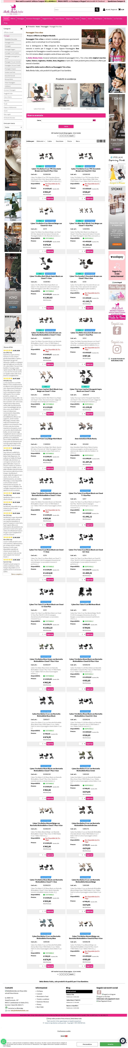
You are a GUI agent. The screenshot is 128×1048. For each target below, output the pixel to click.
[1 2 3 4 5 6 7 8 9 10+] (42, 199)
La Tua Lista (118, 19)
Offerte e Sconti (8, 32)
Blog (5, 23)
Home (6, 19)
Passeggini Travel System (12, 53)
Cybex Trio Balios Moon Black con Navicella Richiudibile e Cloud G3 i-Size (85, 715)
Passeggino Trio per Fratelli (12, 65)
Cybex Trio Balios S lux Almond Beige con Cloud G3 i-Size (46, 224)
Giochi (90, 19)
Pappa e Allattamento (10, 107)
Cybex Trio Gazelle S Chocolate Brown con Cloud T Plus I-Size (86, 277)
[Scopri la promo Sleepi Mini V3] (117, 249)
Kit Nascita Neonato (9, 118)
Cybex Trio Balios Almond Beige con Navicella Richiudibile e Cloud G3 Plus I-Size (85, 937)
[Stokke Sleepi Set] (13, 190)
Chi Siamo (40, 991)
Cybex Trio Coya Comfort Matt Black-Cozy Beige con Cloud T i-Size (46, 390)
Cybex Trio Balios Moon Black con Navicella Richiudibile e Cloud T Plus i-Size (46, 769)
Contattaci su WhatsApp (15, 1008)
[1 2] (82, 251)
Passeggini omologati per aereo (12, 57)
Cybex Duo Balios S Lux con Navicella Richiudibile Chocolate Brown (86, 824)
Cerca (39, 120)
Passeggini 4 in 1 (9, 42)
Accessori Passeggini (33, 19)
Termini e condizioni (43, 999)
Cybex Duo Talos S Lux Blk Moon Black (85, 604)
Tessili (77, 19)
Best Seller (40, 1007)
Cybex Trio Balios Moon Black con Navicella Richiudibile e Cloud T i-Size (46, 881)
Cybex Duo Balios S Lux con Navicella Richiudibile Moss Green (86, 769)
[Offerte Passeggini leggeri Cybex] (13, 221)
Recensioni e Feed (42, 996)
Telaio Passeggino (10, 83)
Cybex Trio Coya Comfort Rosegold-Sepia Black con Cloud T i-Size (86, 390)
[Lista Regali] (117, 282)
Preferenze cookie (64, 1031)
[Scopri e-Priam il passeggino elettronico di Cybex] (117, 184)
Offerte (12, 19)
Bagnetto (69, 19)
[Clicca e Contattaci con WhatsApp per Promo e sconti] (117, 61)
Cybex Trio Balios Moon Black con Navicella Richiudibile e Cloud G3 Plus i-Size (85, 660)
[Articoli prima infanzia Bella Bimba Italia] (117, 319)
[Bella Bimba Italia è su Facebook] (117, 337)
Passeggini (8, 46)
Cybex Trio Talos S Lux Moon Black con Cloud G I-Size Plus (46, 605)
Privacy (9, 1046)
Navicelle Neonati (10, 76)
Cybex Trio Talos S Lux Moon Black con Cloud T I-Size (46, 551)
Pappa (84, 19)
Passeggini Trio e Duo (11, 39)
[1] (42, 251)
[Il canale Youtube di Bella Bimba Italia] (117, 361)
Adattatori (8, 86)
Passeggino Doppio (10, 69)
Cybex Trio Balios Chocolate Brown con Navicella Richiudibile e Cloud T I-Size (46, 334)
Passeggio (20, 19)
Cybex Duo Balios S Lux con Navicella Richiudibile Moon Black (46, 715)
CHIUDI (126, 1043)
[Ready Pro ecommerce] (64, 1036)
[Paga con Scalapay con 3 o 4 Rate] (117, 280)
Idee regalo (7, 114)
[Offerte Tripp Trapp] (117, 153)
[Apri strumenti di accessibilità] (123, 1041)
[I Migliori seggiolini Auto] (117, 92)
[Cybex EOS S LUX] (13, 343)
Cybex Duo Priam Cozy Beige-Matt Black (46, 439)
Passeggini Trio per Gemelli (12, 62)
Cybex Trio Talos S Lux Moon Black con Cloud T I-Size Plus (86, 494)
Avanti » (72, 136)
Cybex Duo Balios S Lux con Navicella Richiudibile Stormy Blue (46, 937)
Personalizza (87, 1044)
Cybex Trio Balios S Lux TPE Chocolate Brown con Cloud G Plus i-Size (46, 170)
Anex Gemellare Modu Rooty (86, 439)
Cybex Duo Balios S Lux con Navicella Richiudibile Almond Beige (86, 881)
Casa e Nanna (59, 19)
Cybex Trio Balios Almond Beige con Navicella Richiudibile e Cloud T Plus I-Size (46, 824)
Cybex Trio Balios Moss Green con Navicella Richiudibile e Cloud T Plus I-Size (46, 660)
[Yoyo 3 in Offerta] (13, 312)
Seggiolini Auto (47, 19)
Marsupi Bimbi (9, 79)
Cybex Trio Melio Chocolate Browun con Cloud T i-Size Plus (86, 334)
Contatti (39, 994)
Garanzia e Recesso (43, 1002)
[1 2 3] (82, 469)
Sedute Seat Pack (10, 72)
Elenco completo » (17, 574)
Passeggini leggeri (10, 49)
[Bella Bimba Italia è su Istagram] (117, 356)
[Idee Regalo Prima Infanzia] (117, 301)
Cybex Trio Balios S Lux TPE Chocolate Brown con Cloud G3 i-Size (85, 170)
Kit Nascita (108, 19)
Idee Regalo (98, 19)
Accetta (110, 1044)
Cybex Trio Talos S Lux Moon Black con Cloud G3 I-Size (86, 551)
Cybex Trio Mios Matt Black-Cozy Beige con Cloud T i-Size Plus (85, 224)
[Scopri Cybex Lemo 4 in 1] (13, 251)
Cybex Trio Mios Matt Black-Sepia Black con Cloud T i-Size (46, 277)
